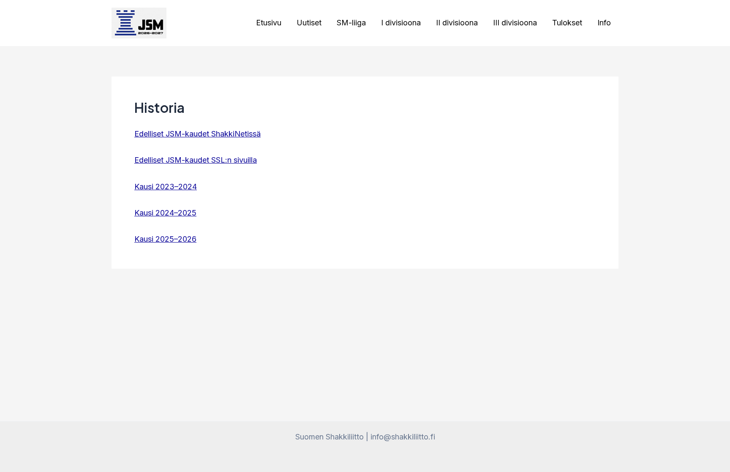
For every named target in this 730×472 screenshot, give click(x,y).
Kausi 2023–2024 (165, 186)
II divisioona (457, 22)
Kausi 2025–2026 (165, 239)
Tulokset (567, 22)
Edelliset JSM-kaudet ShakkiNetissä (197, 133)
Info (604, 22)
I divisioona (401, 22)
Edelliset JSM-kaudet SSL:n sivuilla (195, 160)
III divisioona (515, 22)
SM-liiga (351, 22)
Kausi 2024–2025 (165, 212)
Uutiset (309, 22)
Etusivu (268, 22)
